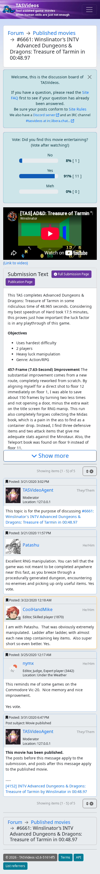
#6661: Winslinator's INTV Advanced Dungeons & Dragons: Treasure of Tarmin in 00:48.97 (50, 516)
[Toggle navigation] (89, 9)
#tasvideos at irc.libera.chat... (48, 121)
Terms (65, 857)
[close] (89, 77)
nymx (28, 663)
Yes (50, 170)
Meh (50, 185)
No (50, 154)
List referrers (15, 866)
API (78, 857)
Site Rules (77, 109)
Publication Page (20, 282)
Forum (16, 33)
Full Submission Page (73, 274)
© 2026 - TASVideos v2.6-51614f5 (30, 857)
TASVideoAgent (38, 490)
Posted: (28, 481)
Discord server (44, 115)
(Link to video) (15, 262)
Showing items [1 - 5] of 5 (56, 471)
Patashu (31, 545)
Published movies (54, 33)
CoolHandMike (38, 609)
